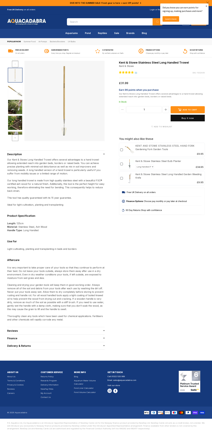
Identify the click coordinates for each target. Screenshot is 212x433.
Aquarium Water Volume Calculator (85, 382)
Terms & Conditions (16, 380)
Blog (144, 33)
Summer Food (30, 41)
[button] (56, 154)
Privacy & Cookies (15, 385)
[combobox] (114, 21)
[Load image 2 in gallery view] (15, 91)
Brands (130, 33)
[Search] (157, 21)
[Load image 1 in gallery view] (15, 75)
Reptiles (102, 33)
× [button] (206, 6)
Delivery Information (50, 385)
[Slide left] (15, 64)
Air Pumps (43, 41)
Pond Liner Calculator (84, 388)
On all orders (19, 53)
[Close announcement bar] (207, 2)
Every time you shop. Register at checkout (65, 53)
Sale (116, 33)
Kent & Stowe (126, 66)
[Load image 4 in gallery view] (15, 123)
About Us (11, 376)
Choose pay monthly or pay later (157, 53)
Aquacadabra (21, 412)
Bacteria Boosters (57, 41)
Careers (11, 393)
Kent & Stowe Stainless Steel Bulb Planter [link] (158, 161)
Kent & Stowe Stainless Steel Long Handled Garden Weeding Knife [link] (168, 176)
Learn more (171, 18)
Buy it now (188, 118)
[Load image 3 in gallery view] (15, 107)
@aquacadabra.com (127, 380)
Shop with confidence (197, 53)
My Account (46, 393)
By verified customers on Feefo (112, 53)
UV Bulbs (72, 41)
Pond (88, 33)
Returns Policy (47, 376)
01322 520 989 (118, 376)
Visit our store (113, 385)
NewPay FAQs (47, 389)
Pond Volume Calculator (85, 392)
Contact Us (46, 397)
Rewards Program (49, 380)
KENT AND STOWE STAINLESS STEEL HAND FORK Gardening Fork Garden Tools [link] (164, 147)
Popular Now (14, 41)
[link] (129, 150)
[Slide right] (15, 138)
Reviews (11, 389)
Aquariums (71, 33)
